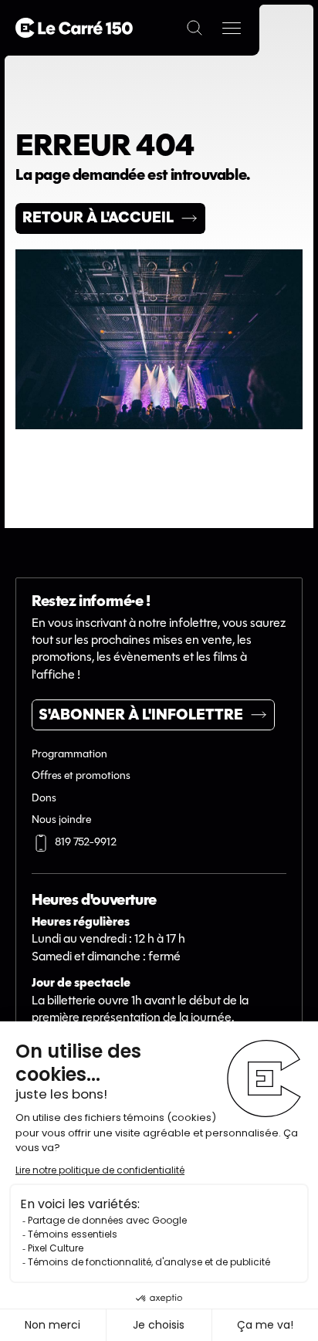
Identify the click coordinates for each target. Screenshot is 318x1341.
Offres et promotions (81, 776)
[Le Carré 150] (74, 27)
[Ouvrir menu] (231, 27)
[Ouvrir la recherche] (194, 27)
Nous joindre (61, 820)
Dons (44, 798)
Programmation (69, 754)
